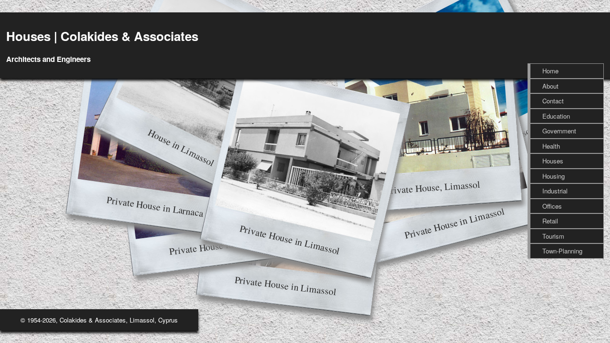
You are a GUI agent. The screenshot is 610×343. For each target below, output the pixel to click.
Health (551, 146)
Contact (553, 100)
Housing (553, 176)
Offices (552, 206)
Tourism (553, 236)
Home (550, 70)
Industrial (555, 190)
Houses (552, 160)
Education (556, 116)
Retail (550, 220)
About (550, 86)
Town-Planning (562, 250)
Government (559, 130)
